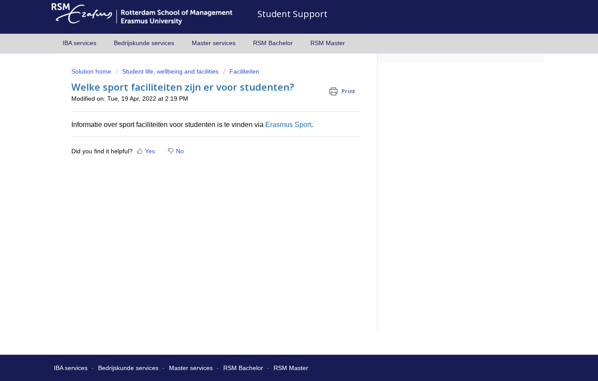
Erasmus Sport (287, 124)
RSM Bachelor (273, 42)
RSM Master (327, 42)
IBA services (79, 42)
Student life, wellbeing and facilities (170, 71)
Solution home (92, 71)
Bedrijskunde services (144, 42)
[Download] (283, 73)
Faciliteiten (244, 71)
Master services (214, 42)
